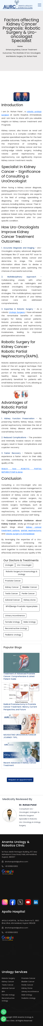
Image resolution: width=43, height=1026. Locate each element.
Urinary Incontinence (15, 615)
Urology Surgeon (17, 312)
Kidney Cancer (12, 587)
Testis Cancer (11, 593)
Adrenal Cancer (12, 600)
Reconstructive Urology (16, 628)
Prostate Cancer (13, 580)
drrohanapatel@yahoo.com (16, 861)
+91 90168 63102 (11, 866)
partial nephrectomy (31, 530)
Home (20, 46)
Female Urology (12, 622)
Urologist (9, 565)
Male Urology (29, 622)
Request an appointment (20, 779)
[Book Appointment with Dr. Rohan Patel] (4, 1011)
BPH (3, 991)
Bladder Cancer (29, 587)
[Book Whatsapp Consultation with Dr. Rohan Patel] (3, 1019)
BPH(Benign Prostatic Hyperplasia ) (21, 608)
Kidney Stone (27, 988)
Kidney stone (30, 600)
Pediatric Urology (13, 634)
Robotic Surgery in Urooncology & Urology (21, 573)
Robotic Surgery (8, 978)
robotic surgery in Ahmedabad (19, 533)
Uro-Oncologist (24, 565)
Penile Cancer (28, 593)
